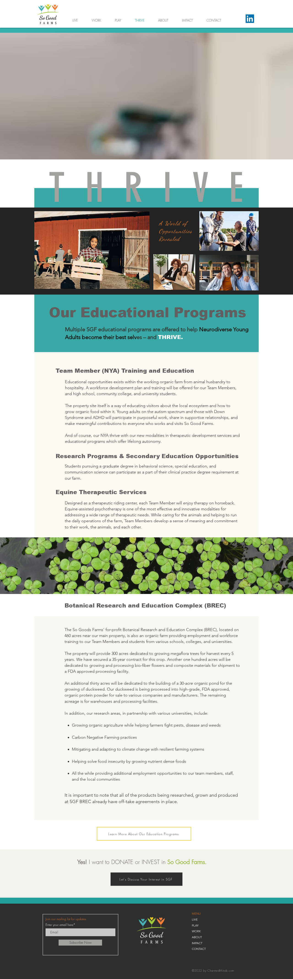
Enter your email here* (60, 924)
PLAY (195, 925)
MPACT (197, 943)
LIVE (195, 919)
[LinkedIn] (250, 18)
